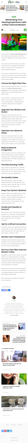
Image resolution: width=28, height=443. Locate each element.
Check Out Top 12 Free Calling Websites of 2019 (11, 387)
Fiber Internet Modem (6, 286)
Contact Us (13, 424)
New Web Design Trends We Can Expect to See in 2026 (12, 364)
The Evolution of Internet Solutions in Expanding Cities (13, 409)
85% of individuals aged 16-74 (19, 54)
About (7, 424)
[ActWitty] (14, 2)
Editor (5, 30)
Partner (20, 424)
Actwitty (15, 437)
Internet (13, 16)
